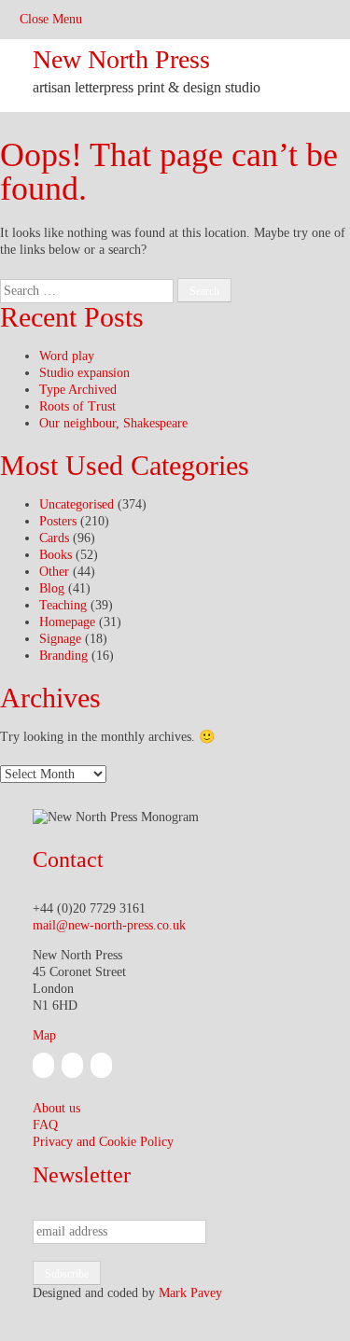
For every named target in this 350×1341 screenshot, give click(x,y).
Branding (63, 656)
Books (55, 555)
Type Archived (78, 390)
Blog (51, 588)
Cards (54, 538)
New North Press (121, 59)
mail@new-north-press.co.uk (109, 925)
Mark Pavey (190, 1293)
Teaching (63, 605)
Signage (60, 639)
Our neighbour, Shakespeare (113, 423)
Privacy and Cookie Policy (103, 1142)
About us (56, 1108)
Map (44, 1035)
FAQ (45, 1125)
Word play (66, 356)
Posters (58, 521)
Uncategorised (76, 504)
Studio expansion (84, 373)
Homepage (67, 622)
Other (54, 572)
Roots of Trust (77, 406)
